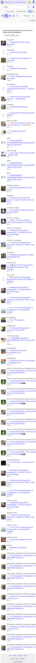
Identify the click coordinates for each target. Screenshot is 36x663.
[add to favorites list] (8, 42)
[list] (2, 15)
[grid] (10, 15)
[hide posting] (11, 46)
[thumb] (6, 15)
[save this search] (33, 7)
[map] (17, 15)
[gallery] (13, 15)
